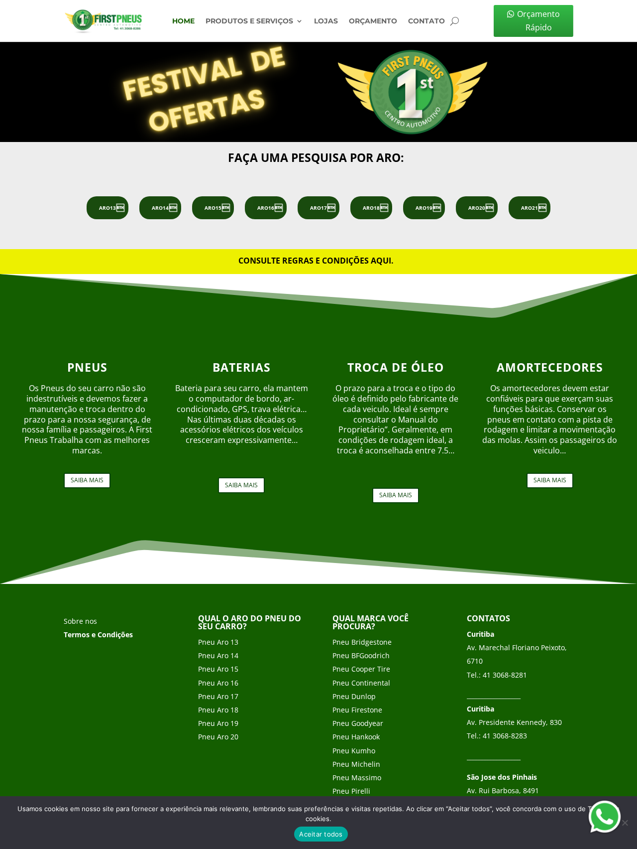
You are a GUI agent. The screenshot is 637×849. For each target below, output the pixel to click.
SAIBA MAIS (87, 480)
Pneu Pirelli (351, 791)
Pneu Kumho (353, 750)
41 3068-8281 (505, 675)
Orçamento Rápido (538, 20)
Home (183, 21)
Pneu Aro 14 (218, 655)
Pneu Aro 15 (218, 669)
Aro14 (160, 207)
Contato (426, 21)
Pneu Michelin (356, 764)
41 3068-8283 (505, 735)
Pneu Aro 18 (218, 709)
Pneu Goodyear (357, 723)
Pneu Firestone (357, 709)
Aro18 (371, 207)
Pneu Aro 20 (218, 736)
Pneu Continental (361, 683)
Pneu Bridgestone (362, 642)
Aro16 (265, 207)
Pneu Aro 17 (218, 696)
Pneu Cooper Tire (361, 669)
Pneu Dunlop (354, 696)
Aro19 (424, 207)
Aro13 (107, 207)
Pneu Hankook (356, 736)
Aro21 (529, 207)
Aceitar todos (320, 834)
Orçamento (373, 21)
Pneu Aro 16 (218, 683)
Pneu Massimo (356, 777)
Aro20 (476, 207)
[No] (625, 823)
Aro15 (213, 207)
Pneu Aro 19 (218, 723)
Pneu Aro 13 (218, 642)
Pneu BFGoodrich (361, 655)
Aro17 (318, 207)
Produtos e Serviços (249, 21)
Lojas (326, 21)
